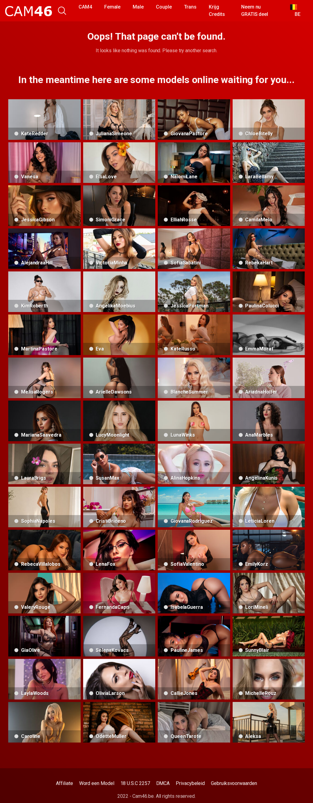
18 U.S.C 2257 (135, 783)
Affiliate (64, 783)
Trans (190, 7)
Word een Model (96, 783)
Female (112, 7)
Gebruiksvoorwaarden (234, 783)
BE (295, 14)
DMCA (163, 783)
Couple (164, 7)
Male (138, 7)
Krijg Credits (217, 10)
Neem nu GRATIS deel (254, 10)
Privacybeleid (190, 783)
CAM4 (85, 7)
